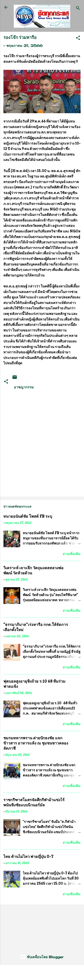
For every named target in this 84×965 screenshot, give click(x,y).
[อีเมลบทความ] (14, 378)
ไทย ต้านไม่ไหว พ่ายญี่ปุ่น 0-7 (28, 856)
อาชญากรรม (24, 387)
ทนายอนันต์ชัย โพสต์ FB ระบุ (27, 516)
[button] (78, 38)
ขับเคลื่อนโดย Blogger (45, 957)
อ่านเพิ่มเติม (72, 554)
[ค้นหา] (78, 8)
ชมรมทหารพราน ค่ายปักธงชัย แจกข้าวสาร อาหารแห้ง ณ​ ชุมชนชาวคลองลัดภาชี (35, 743)
